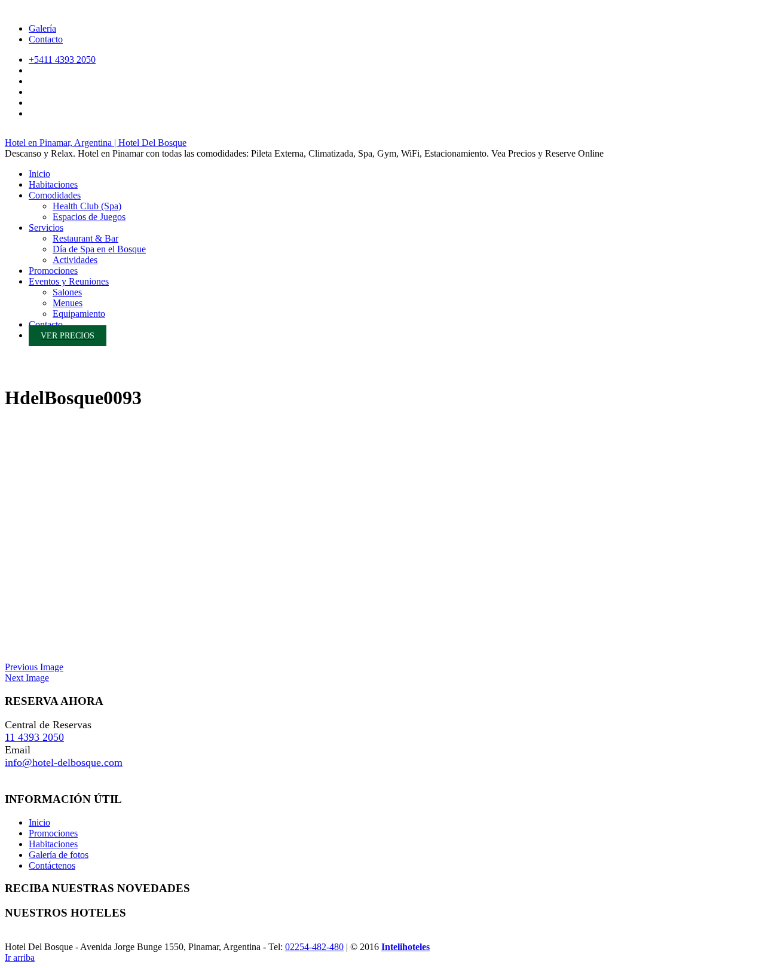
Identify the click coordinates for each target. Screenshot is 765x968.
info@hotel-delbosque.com (64, 762)
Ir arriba (20, 957)
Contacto (46, 39)
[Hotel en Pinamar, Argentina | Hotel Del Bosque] (17, 371)
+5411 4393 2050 (62, 59)
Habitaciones (53, 844)
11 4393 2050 (34, 737)
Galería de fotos (58, 855)
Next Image (27, 678)
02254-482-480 (314, 947)
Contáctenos (52, 865)
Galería (42, 28)
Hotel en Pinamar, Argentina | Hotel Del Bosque (95, 143)
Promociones (53, 833)
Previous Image (34, 667)
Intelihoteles (405, 947)
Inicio (39, 822)
